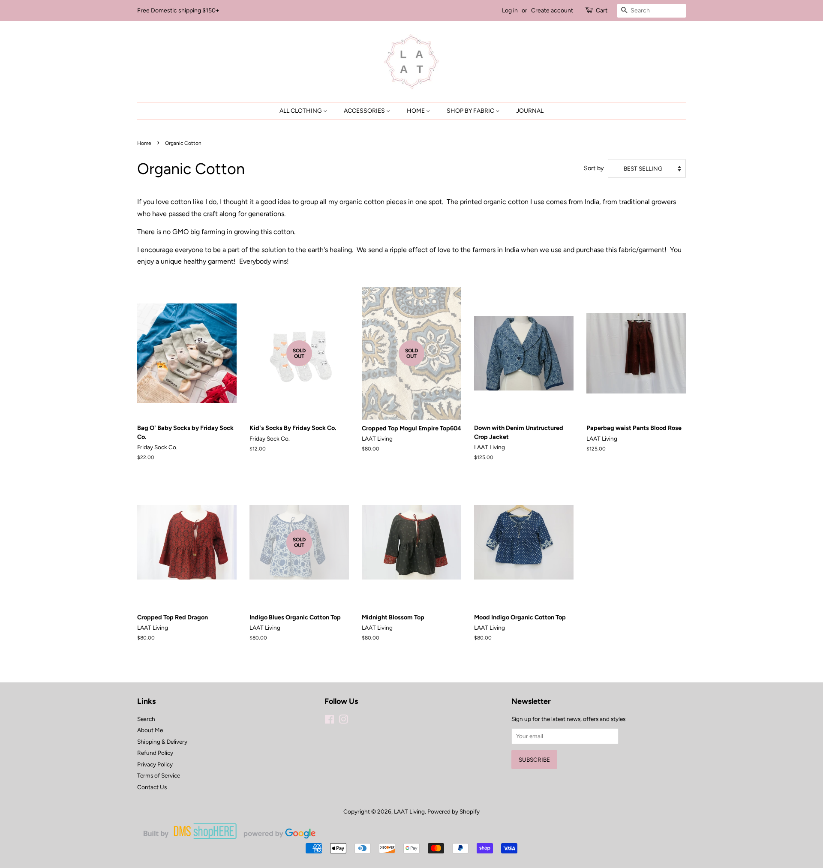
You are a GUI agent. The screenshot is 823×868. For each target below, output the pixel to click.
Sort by (594, 168)
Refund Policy (155, 752)
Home (416, 110)
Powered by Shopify (453, 811)
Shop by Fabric (471, 110)
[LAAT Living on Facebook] (329, 721)
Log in (510, 10)
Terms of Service (158, 775)
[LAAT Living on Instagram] (343, 721)
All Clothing (301, 110)
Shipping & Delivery (162, 741)
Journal (530, 110)
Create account (552, 10)
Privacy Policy (155, 764)
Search (146, 718)
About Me (150, 730)
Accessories (365, 110)
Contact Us (152, 787)
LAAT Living (409, 811)
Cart (601, 10)
